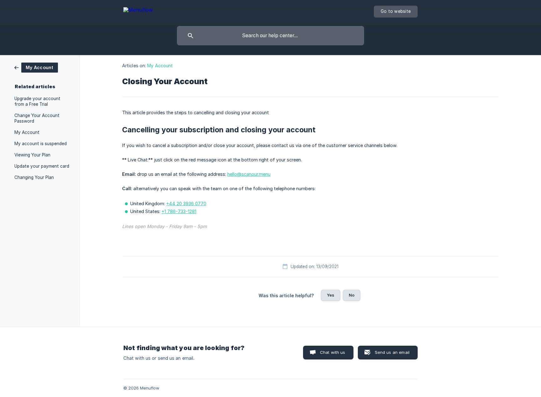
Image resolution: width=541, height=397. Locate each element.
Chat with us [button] (332, 352)
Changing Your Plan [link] (34, 177)
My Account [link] (26, 132)
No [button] (351, 295)
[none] (138, 11)
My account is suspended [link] (40, 143)
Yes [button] (330, 295)
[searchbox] (270, 35)
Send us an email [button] (392, 352)
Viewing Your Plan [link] (32, 154)
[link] (36, 67)
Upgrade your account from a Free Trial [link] (37, 101)
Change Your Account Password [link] (36, 118)
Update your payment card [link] (41, 166)
